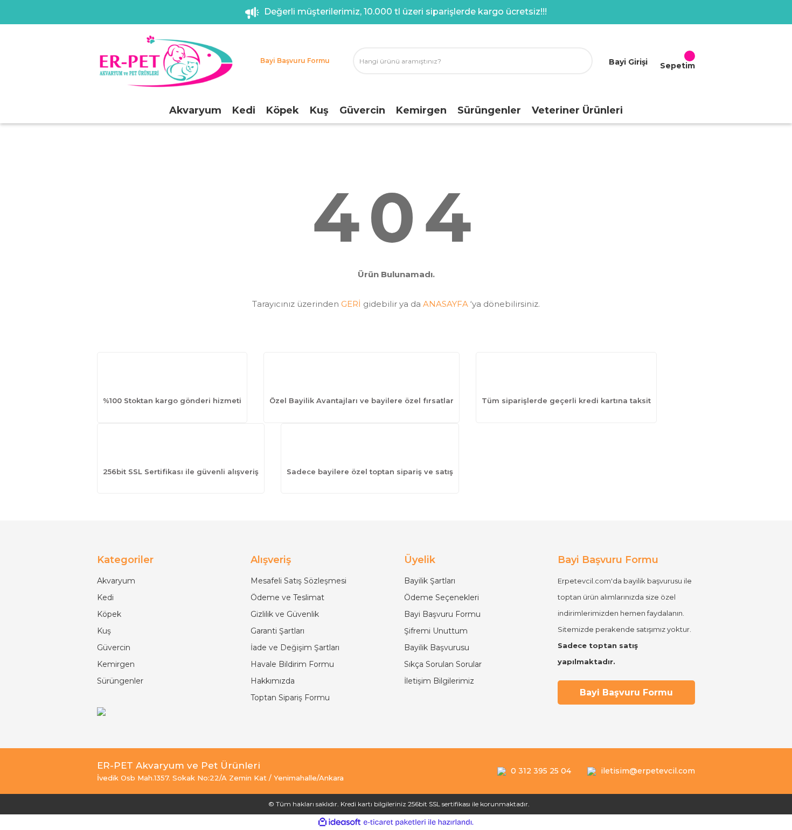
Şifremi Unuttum (436, 631)
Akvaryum (116, 581)
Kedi (105, 597)
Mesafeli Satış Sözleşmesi (298, 581)
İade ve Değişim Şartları (295, 647)
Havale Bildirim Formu (292, 664)
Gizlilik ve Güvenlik (285, 614)
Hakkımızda (273, 681)
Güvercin (113, 647)
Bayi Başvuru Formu (442, 614)
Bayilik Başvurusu (436, 647)
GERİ (351, 304)
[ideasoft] (339, 822)
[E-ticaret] (394, 822)
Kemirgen (116, 664)
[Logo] (165, 61)
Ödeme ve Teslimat (287, 597)
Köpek (109, 614)
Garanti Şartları (277, 631)
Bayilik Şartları (429, 581)
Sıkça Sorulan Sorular (443, 664)
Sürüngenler (120, 681)
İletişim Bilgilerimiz (439, 681)
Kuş (104, 631)
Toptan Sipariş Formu (290, 697)
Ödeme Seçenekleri (441, 597)
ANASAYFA (445, 304)
